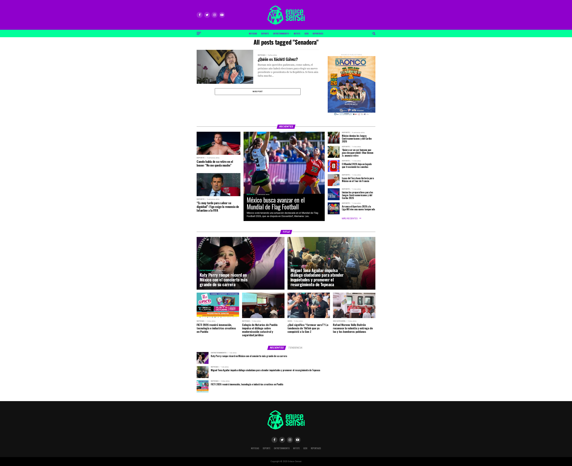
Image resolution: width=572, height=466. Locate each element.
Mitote (297, 33)
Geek (306, 33)
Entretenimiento (281, 33)
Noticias (253, 33)
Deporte (265, 33)
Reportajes (318, 33)
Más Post (258, 91)
